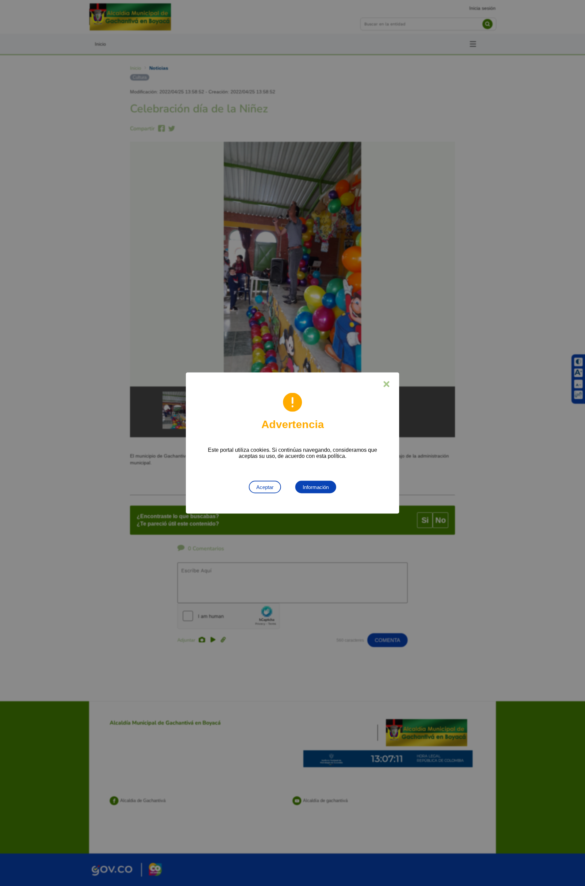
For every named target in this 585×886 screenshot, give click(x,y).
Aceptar (265, 487)
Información (316, 487)
